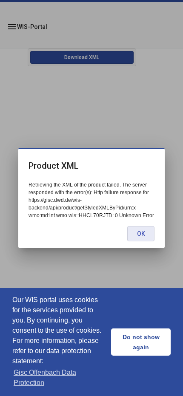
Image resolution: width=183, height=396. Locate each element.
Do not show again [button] (141, 342)
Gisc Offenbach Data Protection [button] (45, 377)
